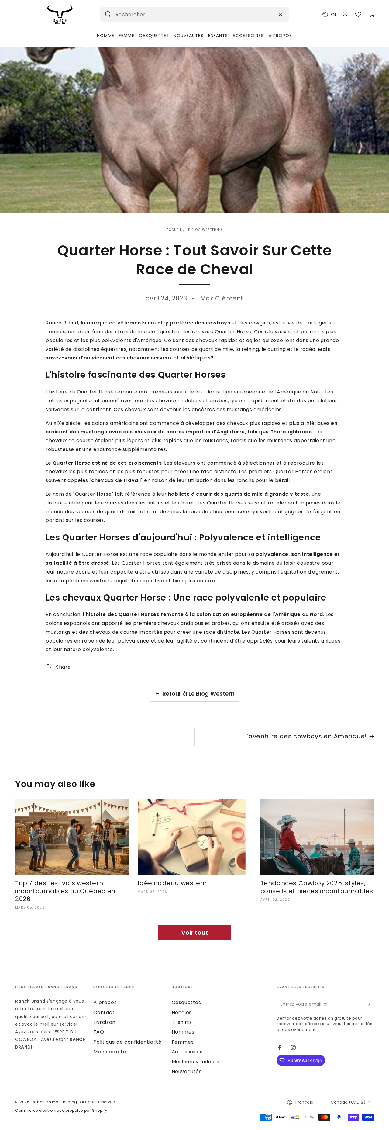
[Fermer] (280, 14)
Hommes (183, 1031)
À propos (105, 1002)
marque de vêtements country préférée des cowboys (158, 322)
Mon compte (109, 1051)
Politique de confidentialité (127, 1041)
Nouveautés (187, 1071)
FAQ (98, 1031)
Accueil (174, 229)
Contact (104, 1012)
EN (333, 14)
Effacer (266, 14)
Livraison (104, 1022)
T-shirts (182, 1022)
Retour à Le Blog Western (198, 694)
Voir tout (194, 932)
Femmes (183, 1041)
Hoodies (182, 1012)
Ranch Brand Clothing (54, 1101)
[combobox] (185, 14)
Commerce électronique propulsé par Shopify (61, 1110)
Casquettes (186, 1002)
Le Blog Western (202, 229)
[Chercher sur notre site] (108, 14)
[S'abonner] (370, 1004)
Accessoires (187, 1051)
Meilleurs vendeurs (195, 1061)
